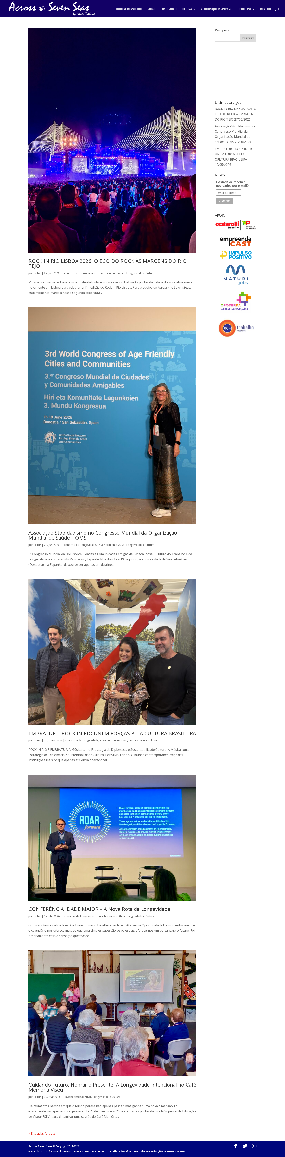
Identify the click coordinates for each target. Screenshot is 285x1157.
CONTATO (265, 9)
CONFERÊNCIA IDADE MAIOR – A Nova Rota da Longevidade (99, 908)
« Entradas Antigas (42, 1133)
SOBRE (152, 9)
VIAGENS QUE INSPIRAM (216, 9)
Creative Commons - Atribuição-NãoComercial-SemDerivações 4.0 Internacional (135, 1151)
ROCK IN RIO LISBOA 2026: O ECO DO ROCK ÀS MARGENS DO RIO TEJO (107, 263)
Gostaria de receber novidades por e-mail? (232, 184)
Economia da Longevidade (79, 273)
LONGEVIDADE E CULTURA (176, 9)
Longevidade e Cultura (140, 273)
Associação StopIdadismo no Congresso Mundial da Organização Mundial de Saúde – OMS (102, 535)
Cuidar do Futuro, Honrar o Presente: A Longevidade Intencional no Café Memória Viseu (112, 1087)
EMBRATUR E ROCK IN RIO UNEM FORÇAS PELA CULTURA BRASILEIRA (112, 733)
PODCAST (245, 9)
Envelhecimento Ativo (111, 273)
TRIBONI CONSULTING (129, 9)
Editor (37, 273)
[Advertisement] (238, 70)
